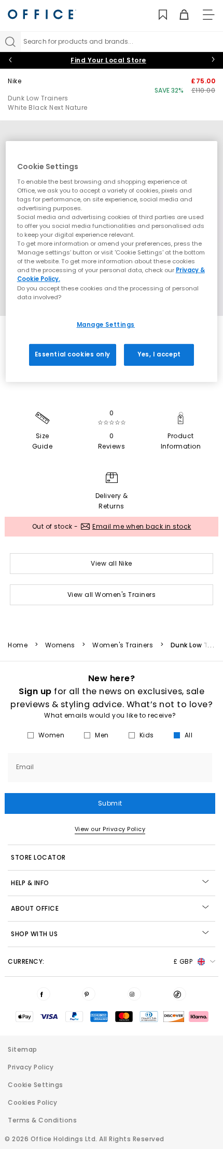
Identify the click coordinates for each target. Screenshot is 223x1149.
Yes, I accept (158, 354)
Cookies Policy (32, 1102)
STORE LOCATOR (38, 857)
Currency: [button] (100, 961)
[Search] (10, 42)
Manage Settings (106, 325)
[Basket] (178, 15)
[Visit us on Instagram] (134, 994)
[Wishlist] (157, 15)
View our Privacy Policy (110, 829)
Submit (110, 803)
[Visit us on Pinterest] (88, 994)
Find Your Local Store (108, 60)
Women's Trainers (122, 645)
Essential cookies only (73, 354)
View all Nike (111, 563)
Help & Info (30, 882)
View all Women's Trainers (111, 594)
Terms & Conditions (42, 1120)
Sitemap (22, 1049)
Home (17, 645)
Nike (14, 80)
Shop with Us (34, 933)
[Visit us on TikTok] (179, 994)
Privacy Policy (30, 1067)
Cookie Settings (35, 1084)
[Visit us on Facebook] (43, 994)
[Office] (42, 14)
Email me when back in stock (141, 526)
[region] (112, 261)
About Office (35, 908)
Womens (60, 645)
